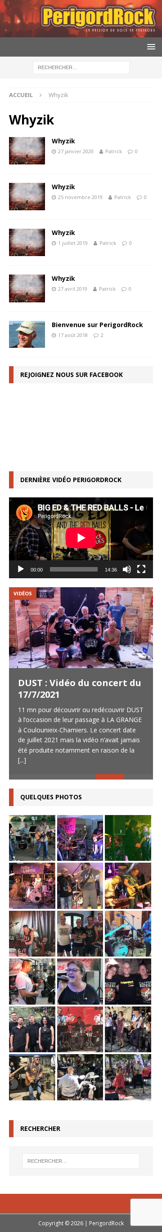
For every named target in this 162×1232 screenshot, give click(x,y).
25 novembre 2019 (80, 197)
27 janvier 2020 (76, 151)
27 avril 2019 (72, 288)
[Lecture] (20, 569)
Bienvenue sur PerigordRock (97, 324)
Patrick (113, 151)
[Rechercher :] (81, 67)
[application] (81, 537)
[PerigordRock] (81, 32)
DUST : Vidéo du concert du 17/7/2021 (79, 688)
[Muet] (126, 569)
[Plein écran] (141, 569)
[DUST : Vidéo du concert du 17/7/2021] (81, 627)
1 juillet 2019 (73, 242)
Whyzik (63, 141)
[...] (22, 760)
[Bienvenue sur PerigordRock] (27, 334)
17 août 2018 (73, 335)
